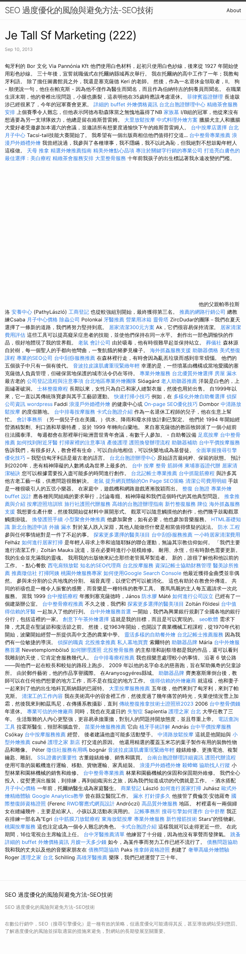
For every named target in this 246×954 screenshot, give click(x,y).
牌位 (202, 504)
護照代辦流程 (220, 757)
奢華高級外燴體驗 (208, 849)
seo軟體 (208, 619)
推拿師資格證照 (152, 849)
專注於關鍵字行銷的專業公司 (169, 150)
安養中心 (22, 312)
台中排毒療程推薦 (115, 657)
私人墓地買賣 (132, 642)
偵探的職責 (70, 642)
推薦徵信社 (24, 573)
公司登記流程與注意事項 (55, 381)
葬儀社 (213, 342)
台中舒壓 (214, 811)
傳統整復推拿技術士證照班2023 (156, 703)
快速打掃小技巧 (132, 396)
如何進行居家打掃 (42, 542)
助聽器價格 (205, 350)
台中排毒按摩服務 (75, 411)
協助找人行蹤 (214, 765)
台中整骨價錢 (224, 703)
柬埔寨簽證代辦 (202, 465)
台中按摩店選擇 (209, 127)
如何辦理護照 (86, 650)
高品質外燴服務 (159, 803)
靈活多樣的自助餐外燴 (150, 634)
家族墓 (171, 112)
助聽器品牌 (184, 642)
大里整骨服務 (110, 158)
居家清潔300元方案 (131, 327)
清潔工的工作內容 (42, 696)
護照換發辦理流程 (149, 442)
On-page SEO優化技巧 (171, 404)
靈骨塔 (160, 319)
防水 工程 (229, 527)
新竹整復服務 (180, 504)
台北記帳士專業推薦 (154, 473)
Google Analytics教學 (58, 796)
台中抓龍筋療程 (197, 473)
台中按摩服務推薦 (46, 734)
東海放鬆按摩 (118, 819)
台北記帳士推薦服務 (200, 634)
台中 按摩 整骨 (149, 465)
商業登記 (131, 788)
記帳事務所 (147, 811)
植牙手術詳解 (154, 727)
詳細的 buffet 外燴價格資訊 (126, 104)
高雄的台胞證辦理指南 (137, 504)
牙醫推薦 (114, 319)
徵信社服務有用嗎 (66, 750)
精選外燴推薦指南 (71, 150)
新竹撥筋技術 (181, 819)
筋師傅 (175, 465)
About (233, 10)
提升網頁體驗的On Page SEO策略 (144, 481)
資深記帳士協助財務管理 (183, 565)
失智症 (135, 711)
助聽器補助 (184, 442)
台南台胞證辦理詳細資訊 (175, 757)
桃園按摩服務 (21, 826)
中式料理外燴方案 (178, 120)
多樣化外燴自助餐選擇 (200, 396)
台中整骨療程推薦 (63, 604)
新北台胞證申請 (29, 527)
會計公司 (100, 342)
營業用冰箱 (139, 319)
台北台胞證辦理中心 (182, 104)
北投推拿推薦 (100, 642)
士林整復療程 (52, 388)
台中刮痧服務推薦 (75, 358)
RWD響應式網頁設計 (91, 803)
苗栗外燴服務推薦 (105, 727)
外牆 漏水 (60, 527)
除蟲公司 (69, 319)
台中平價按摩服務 (219, 442)
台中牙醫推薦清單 (104, 834)
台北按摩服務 (138, 565)
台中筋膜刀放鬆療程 (78, 819)
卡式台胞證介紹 (115, 411)
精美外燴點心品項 (114, 150)
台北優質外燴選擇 (192, 373)
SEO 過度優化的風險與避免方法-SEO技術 (79, 10)
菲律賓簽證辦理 (205, 96)
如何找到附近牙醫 (37, 442)
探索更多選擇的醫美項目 (122, 534)
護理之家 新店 (64, 742)
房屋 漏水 (226, 373)
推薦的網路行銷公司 (202, 312)
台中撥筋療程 (63, 596)
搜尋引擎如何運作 (182, 811)
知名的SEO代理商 (100, 565)
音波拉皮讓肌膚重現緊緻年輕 (106, 365)
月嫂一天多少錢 (88, 842)
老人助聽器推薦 (179, 381)
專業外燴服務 (155, 373)
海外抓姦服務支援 (170, 350)
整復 (187, 488)
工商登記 (79, 312)
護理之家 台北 (184, 711)
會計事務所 (29, 419)
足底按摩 (208, 435)
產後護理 (117, 442)
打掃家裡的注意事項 (82, 442)
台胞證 (201, 488)
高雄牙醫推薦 (92, 857)
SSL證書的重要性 (57, 757)
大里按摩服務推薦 (130, 688)
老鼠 (83, 342)
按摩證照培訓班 (45, 504)
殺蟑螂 (190, 765)
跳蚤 (235, 834)
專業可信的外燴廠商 (50, 711)
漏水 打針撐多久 (151, 796)
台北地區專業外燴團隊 (111, 381)
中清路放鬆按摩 (176, 734)
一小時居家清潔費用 (217, 534)
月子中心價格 (42, 319)
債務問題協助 (222, 842)
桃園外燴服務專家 (81, 573)
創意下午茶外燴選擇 (86, 619)
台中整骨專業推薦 (209, 135)
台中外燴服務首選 (110, 611)
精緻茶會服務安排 (73, 158)
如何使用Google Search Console (142, 573)
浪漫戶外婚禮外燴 (89, 404)
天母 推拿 (38, 150)
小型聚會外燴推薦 (84, 519)
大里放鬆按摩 (140, 120)
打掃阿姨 (49, 573)
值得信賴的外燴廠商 (173, 680)
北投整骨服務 (118, 650)
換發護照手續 (47, 519)
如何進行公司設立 (192, 596)
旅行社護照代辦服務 (87, 504)
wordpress (40, 404)
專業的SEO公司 (35, 358)
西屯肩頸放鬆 (64, 565)
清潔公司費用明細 (205, 481)
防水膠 (149, 596)
